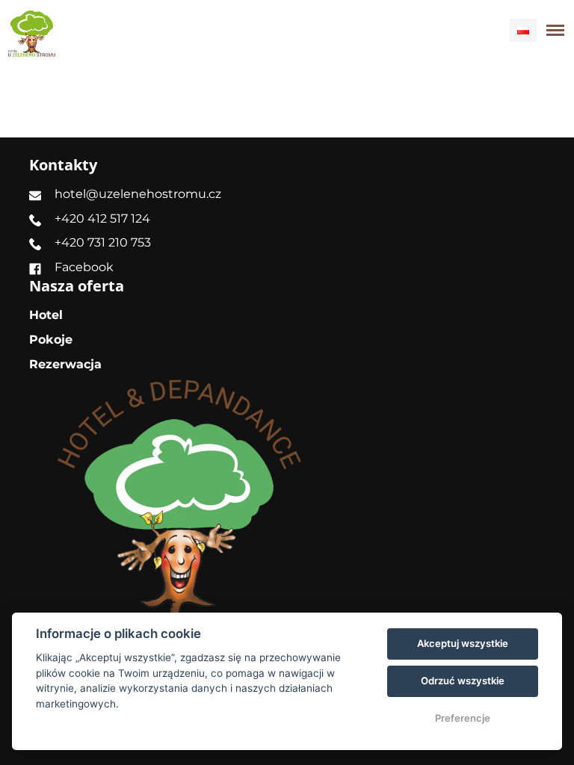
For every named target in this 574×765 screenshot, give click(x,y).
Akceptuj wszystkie (462, 643)
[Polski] (523, 30)
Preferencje (462, 718)
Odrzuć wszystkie (462, 681)
